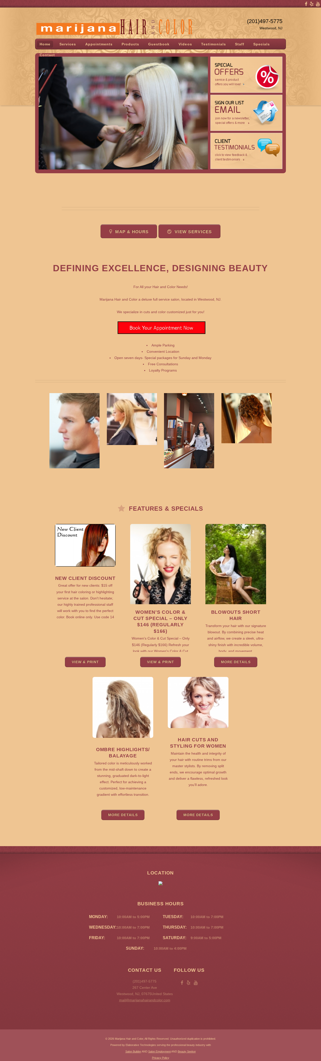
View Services (193, 231)
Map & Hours (131, 231)
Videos (185, 44)
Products (130, 44)
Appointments (99, 44)
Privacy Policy (160, 1057)
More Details (235, 662)
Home (45, 44)
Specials (261, 44)
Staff (239, 44)
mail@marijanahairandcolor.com (144, 1000)
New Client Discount (85, 578)
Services (67, 44)
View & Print (85, 662)
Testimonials (213, 44)
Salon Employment (159, 1051)
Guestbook (159, 44)
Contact (47, 55)
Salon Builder (133, 1051)
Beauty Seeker (187, 1051)
